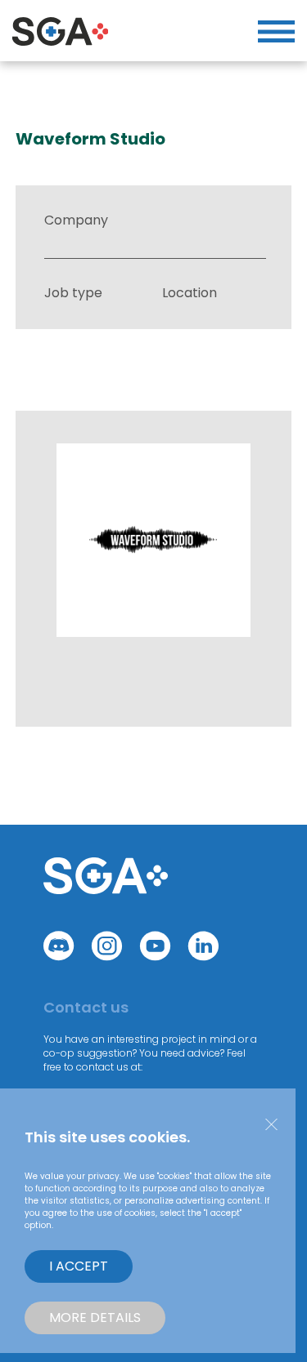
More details (95, 1317)
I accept (78, 1266)
